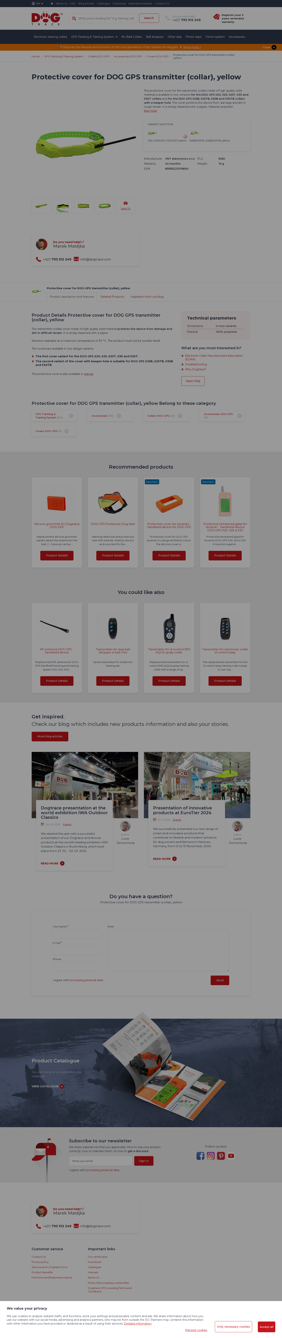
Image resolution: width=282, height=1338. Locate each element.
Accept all (266, 1327)
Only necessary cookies (233, 1326)
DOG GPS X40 (141, 124)
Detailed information (138, 1323)
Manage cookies (196, 1330)
